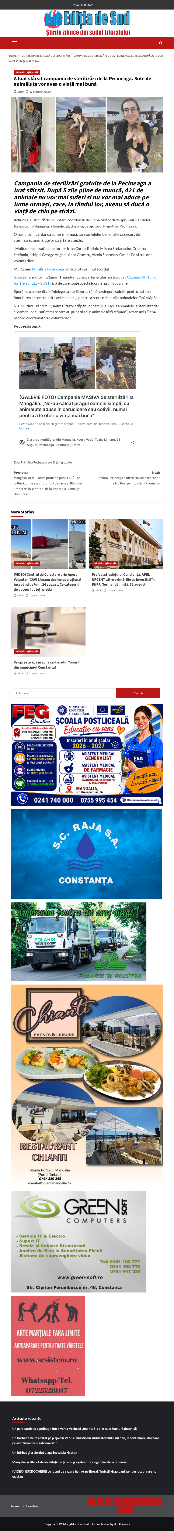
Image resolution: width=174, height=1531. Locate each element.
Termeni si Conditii (24, 1506)
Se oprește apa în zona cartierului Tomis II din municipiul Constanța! (47, 665)
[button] (15, 42)
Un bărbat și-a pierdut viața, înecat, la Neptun (44, 1452)
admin (20, 91)
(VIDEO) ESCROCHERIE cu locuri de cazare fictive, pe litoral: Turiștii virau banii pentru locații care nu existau (84, 1473)
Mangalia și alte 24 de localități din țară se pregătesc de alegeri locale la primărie (69, 1462)
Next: (127, 478)
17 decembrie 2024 (40, 91)
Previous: (49, 483)
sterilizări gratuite (60, 462)
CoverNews (100, 1524)
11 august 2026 (37, 673)
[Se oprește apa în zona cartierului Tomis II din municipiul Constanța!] (48, 632)
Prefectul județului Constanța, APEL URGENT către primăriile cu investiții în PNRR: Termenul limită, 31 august (123, 579)
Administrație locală (27, 72)
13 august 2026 (115, 590)
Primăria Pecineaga (48, 269)
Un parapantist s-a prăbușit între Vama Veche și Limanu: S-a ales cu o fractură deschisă (74, 1428)
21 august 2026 (37, 595)
